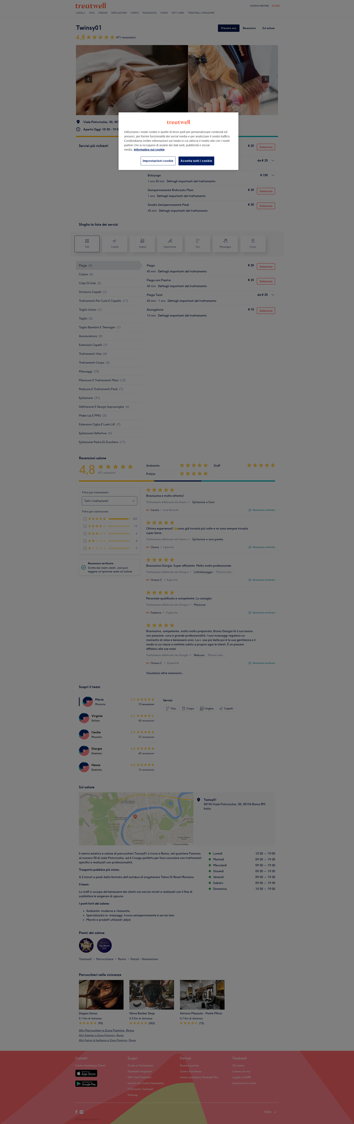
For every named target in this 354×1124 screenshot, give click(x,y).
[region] (178, 141)
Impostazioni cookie (158, 160)
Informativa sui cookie (149, 149)
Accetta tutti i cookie (196, 160)
